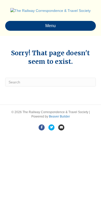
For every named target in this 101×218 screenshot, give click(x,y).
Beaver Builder (59, 116)
